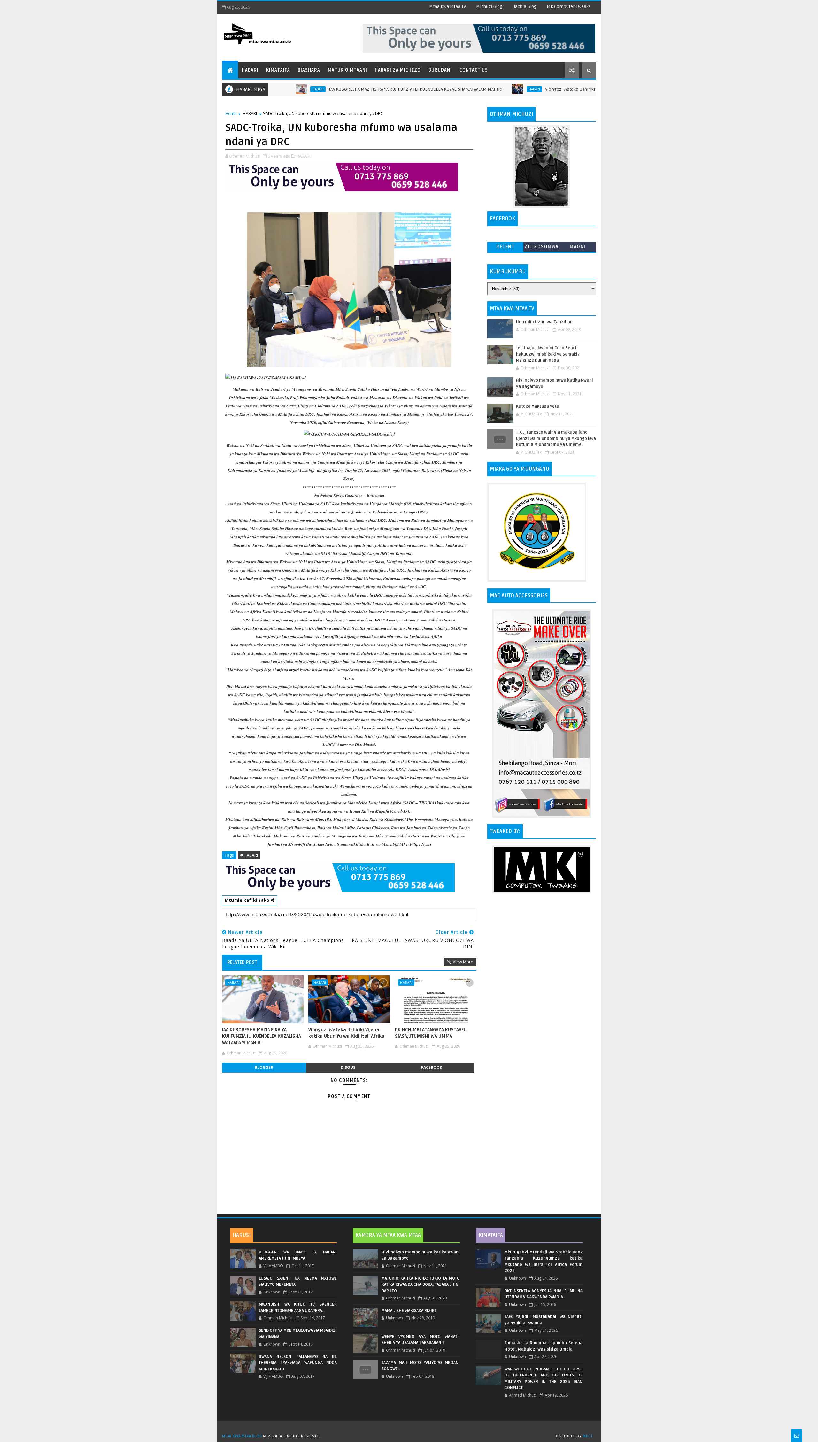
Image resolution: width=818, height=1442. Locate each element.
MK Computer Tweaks (569, 6)
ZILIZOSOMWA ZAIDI (541, 248)
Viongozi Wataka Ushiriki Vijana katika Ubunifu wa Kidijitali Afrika (562, 89)
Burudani (440, 70)
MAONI (578, 247)
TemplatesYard (411, 1428)
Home (231, 113)
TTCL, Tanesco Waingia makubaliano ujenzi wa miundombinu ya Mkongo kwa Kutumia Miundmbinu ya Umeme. (556, 438)
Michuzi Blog (489, 6)
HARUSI (242, 1235)
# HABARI (249, 855)
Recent (505, 247)
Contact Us (473, 70)
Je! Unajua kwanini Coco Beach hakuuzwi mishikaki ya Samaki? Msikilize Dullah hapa (548, 354)
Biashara (309, 70)
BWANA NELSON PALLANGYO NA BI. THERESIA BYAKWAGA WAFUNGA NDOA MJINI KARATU (298, 1363)
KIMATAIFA (490, 1235)
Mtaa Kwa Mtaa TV (447, 6)
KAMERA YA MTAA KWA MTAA (388, 1235)
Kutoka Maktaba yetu (537, 406)
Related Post (242, 962)
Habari (250, 70)
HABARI (485, 89)
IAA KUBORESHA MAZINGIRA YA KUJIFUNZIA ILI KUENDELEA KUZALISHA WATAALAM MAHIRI (366, 89)
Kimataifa (278, 70)
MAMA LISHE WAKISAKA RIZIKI (409, 1310)
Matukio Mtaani (347, 70)
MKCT (588, 1436)
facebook (431, 1067)
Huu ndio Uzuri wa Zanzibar (544, 322)
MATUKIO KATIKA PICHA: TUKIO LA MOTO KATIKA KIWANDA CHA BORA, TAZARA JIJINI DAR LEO (420, 1284)
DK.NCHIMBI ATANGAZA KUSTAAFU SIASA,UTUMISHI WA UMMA (431, 1033)
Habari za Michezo (398, 70)
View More (463, 962)
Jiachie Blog (524, 6)
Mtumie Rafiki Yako (248, 900)
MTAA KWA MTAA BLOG (242, 1436)
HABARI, (303, 156)
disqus (348, 1067)
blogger (264, 1067)
